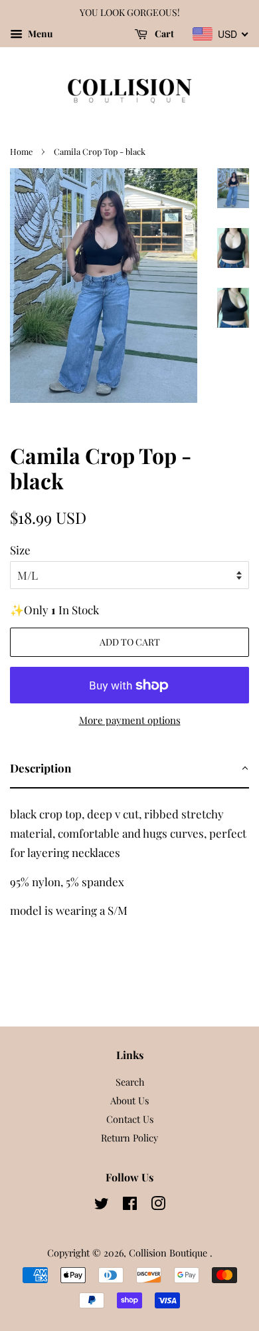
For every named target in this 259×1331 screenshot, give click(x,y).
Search (130, 1081)
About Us (129, 1100)
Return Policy (129, 1137)
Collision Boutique (169, 1252)
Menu (39, 33)
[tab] (129, 768)
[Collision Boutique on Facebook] (129, 1205)
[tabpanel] (129, 872)
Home (21, 151)
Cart (163, 33)
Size (20, 550)
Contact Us (129, 1119)
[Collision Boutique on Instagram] (158, 1205)
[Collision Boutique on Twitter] (101, 1205)
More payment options (130, 720)
